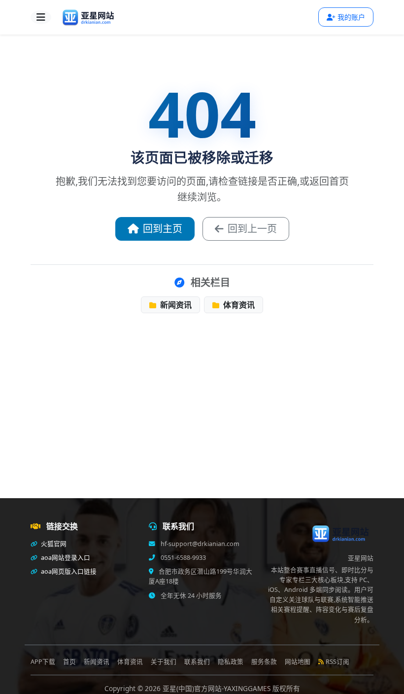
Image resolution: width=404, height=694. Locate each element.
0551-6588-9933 (182, 557)
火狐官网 (53, 544)
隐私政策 (230, 661)
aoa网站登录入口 (64, 557)
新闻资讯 (175, 304)
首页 (69, 661)
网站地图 (297, 661)
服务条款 (264, 661)
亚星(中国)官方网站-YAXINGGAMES (217, 688)
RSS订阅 (337, 661)
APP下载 (43, 661)
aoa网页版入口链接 (68, 571)
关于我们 (163, 661)
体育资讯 (238, 304)
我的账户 (351, 17)
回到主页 (162, 228)
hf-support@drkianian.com (199, 544)
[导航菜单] (41, 17)
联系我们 (197, 661)
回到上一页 (252, 228)
